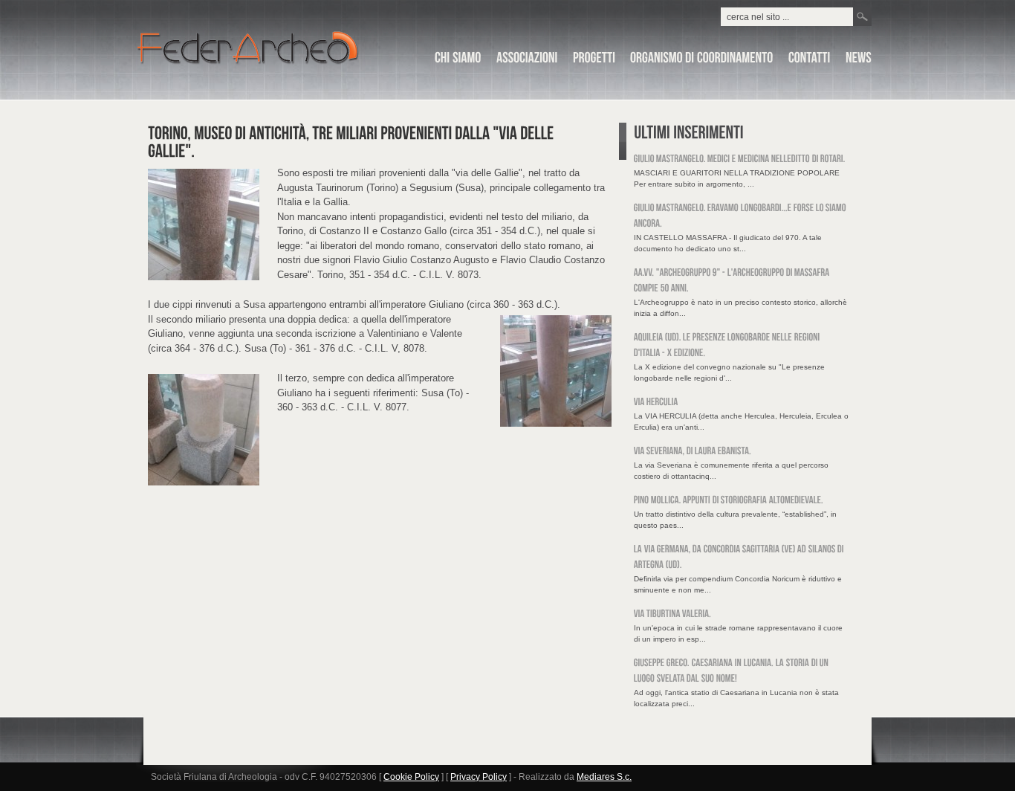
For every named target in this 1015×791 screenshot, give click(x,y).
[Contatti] (809, 61)
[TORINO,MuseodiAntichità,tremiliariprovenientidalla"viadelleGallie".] (352, 142)
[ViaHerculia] (656, 402)
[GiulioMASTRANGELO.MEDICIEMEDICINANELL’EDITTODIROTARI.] (740, 159)
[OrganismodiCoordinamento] (702, 61)
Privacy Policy (478, 777)
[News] (859, 61)
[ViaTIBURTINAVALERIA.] (672, 614)
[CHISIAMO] (458, 61)
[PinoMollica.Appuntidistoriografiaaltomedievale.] (728, 500)
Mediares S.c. (604, 777)
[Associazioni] (527, 61)
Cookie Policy (411, 777)
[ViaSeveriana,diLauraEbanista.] (692, 451)
